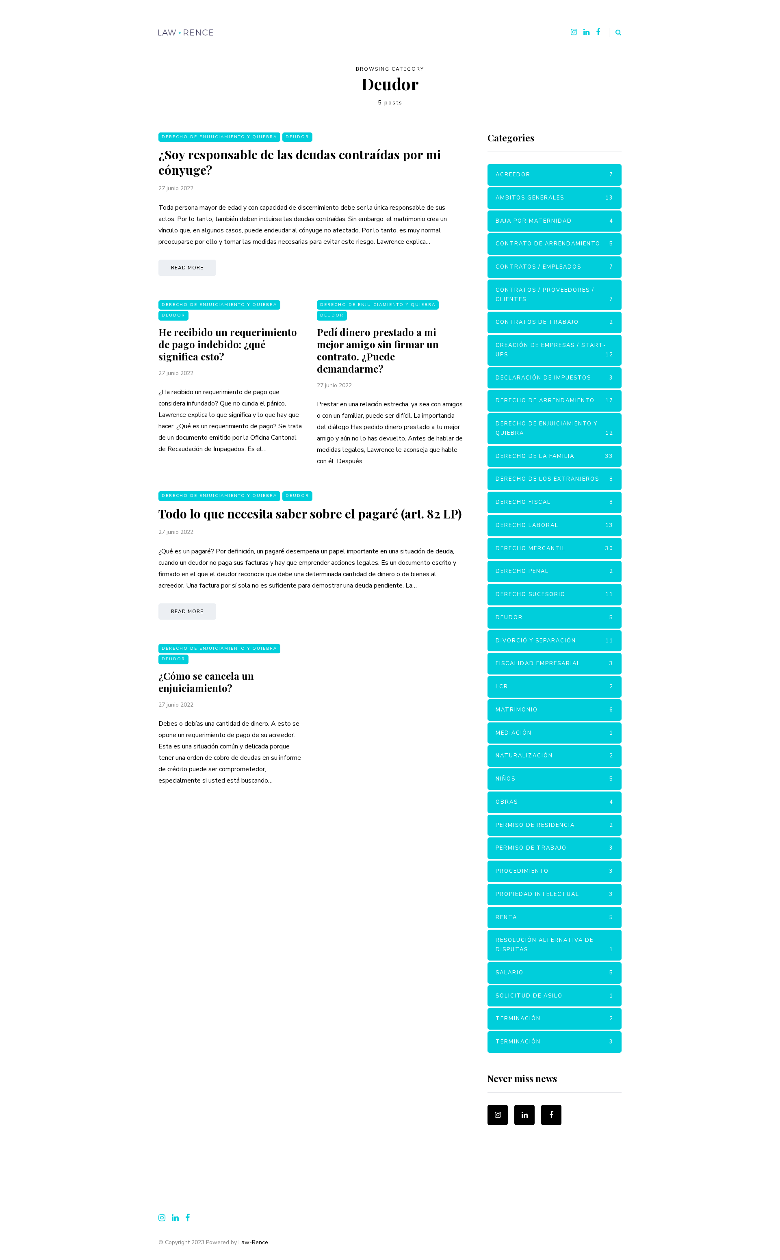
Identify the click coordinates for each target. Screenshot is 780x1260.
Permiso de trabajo (554, 848)
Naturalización (554, 755)
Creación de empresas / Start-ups (554, 350)
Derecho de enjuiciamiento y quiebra (219, 137)
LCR (554, 686)
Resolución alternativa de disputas (554, 945)
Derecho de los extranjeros (554, 479)
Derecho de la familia (554, 456)
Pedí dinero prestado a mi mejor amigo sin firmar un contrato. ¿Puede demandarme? (378, 350)
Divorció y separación (554, 640)
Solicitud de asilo (554, 996)
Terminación (554, 1018)
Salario (554, 972)
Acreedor (554, 174)
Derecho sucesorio (554, 594)
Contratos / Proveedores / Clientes (554, 294)
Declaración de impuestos (554, 378)
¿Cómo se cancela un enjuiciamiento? (206, 681)
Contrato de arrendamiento (554, 243)
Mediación (554, 733)
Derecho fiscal (554, 502)
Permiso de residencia (554, 825)
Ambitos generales (554, 198)
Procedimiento (554, 871)
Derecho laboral (554, 525)
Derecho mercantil (554, 548)
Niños (554, 779)
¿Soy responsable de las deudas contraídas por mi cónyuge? (299, 162)
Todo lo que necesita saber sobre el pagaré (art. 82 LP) (310, 513)
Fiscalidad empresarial (554, 663)
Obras (554, 802)
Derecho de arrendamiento (554, 400)
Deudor (297, 137)
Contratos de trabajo (554, 322)
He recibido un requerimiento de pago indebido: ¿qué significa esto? (227, 344)
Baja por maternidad (554, 221)
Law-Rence (253, 1242)
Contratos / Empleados (554, 267)
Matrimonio (554, 709)
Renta (554, 917)
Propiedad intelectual (554, 894)
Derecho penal (554, 571)
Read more (187, 268)
